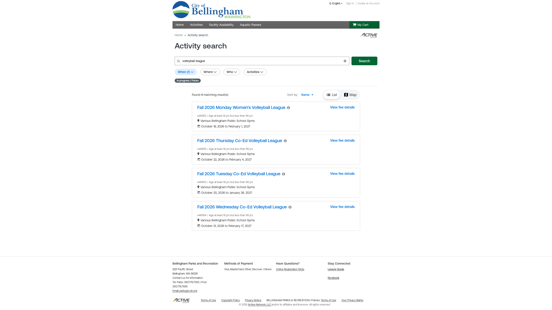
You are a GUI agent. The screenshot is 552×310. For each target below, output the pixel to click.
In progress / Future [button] (188, 80)
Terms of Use (328, 300)
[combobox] (336, 4)
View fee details (342, 107)
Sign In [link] (350, 3)
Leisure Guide (336, 269)
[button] (345, 60)
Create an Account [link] (369, 3)
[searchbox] (261, 61)
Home (179, 35)
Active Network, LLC (259, 304)
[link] (241, 107)
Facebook (333, 277)
